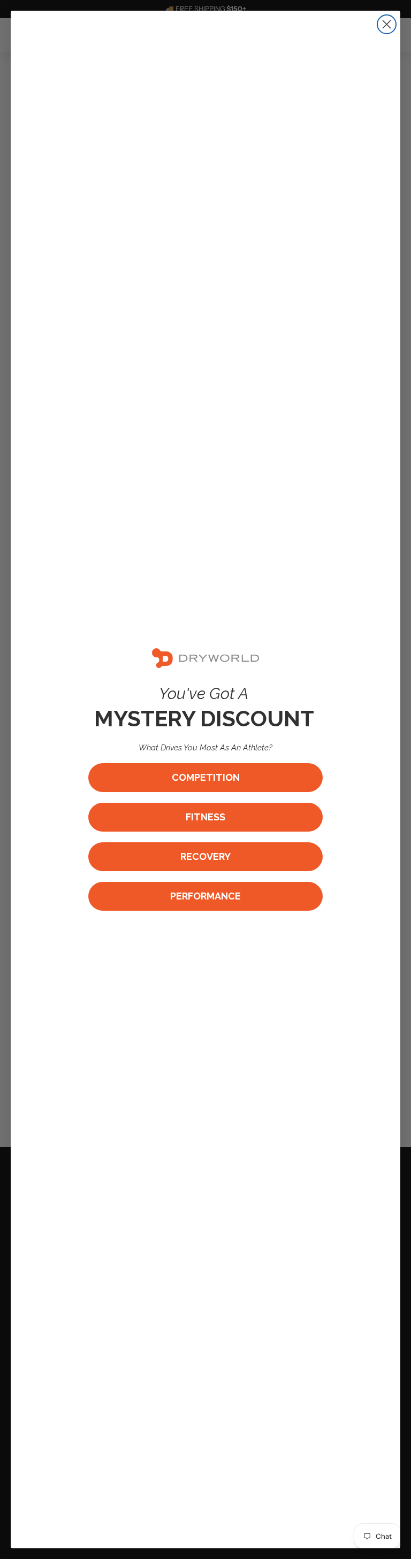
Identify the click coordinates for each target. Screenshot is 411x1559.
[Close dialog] (386, 24)
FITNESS (205, 817)
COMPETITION (206, 777)
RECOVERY (205, 856)
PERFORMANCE (205, 896)
